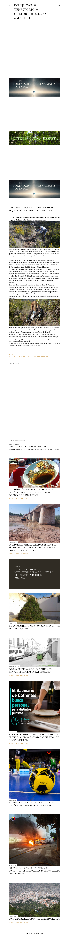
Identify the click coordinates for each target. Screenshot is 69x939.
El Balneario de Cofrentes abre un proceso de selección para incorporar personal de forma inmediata (34, 737)
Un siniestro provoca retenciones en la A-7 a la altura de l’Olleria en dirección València (33, 573)
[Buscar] (59, 5)
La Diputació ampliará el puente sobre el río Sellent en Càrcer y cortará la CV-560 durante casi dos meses (33, 547)
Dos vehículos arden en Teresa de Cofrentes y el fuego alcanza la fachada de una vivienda (34, 871)
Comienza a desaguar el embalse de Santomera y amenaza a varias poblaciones (34, 448)
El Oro (24, 356)
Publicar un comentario (22, 452)
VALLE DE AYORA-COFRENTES (39, 356)
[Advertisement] (34, 33)
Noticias (29, 356)
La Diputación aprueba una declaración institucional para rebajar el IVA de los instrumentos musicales (32, 492)
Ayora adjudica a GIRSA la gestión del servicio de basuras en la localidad (31, 670)
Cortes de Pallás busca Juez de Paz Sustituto (34, 918)
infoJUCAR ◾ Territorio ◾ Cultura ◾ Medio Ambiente (30, 11)
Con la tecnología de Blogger (36, 933)
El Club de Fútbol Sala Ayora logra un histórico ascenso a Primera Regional (31, 804)
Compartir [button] (11, 354)
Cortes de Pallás (18, 356)
